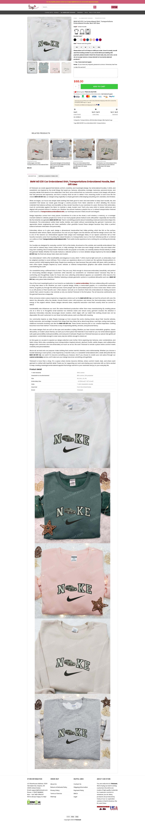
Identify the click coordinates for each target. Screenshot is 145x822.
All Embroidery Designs (68, 12)
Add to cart (99, 86)
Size (75, 43)
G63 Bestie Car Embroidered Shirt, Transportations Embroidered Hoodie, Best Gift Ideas (106, 164)
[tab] (32, 176)
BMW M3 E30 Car (81, 123)
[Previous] (30, 38)
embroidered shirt (91, 123)
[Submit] (94, 7)
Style (75, 27)
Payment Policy (79, 790)
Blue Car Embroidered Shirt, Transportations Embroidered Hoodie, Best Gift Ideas (82, 164)
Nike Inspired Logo (107, 120)
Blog (86, 12)
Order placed (77, 114)
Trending (80, 12)
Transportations (100, 18)
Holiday (56, 12)
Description (32, 176)
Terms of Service (56, 793)
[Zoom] (29, 58)
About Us (53, 784)
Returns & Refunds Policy (58, 787)
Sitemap (53, 797)
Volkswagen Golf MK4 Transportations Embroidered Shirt (37, 163)
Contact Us (77, 784)
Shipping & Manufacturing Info (48, 176)
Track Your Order (94, 12)
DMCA (76, 793)
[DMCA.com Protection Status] (34, 802)
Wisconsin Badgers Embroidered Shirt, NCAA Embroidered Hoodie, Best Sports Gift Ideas (60, 164)
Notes (75, 64)
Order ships (96, 114)
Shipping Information (81, 787)
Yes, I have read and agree (83, 62)
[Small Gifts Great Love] (33, 7)
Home (75, 18)
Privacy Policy (55, 790)
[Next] (68, 38)
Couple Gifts (49, 12)
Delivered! (115, 114)
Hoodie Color (78, 36)
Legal (75, 797)
